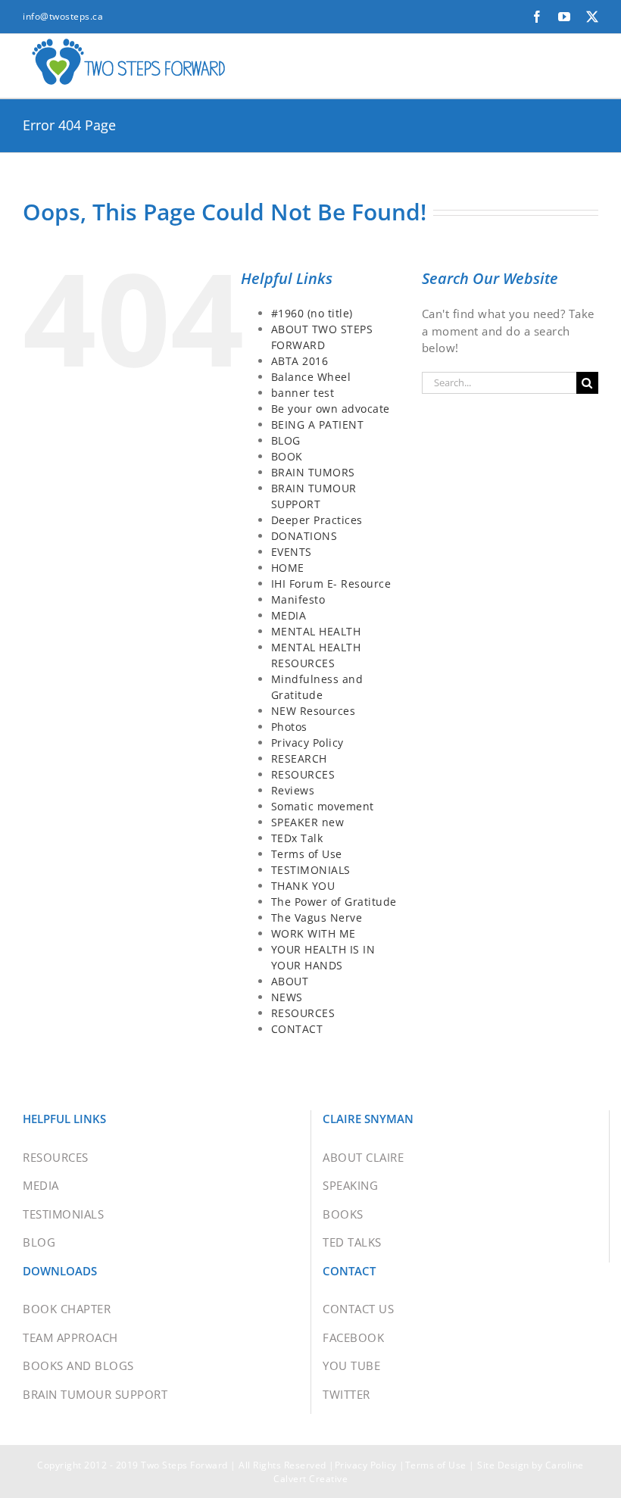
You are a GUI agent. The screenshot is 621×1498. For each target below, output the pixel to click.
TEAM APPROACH (70, 1337)
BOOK (287, 456)
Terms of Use (306, 854)
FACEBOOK (353, 1337)
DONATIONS (304, 536)
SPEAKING (350, 1185)
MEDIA (289, 615)
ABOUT (290, 981)
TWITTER (346, 1394)
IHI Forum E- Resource (331, 583)
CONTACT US (358, 1308)
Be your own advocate (330, 408)
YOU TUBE (351, 1365)
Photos (289, 726)
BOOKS (343, 1214)
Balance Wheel (311, 377)
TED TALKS (352, 1242)
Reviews (293, 790)
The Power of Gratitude (334, 901)
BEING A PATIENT (317, 424)
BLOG (286, 440)
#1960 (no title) (312, 313)
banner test (303, 392)
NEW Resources (313, 711)
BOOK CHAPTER (67, 1308)
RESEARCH (299, 758)
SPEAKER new (308, 822)
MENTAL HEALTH (316, 631)
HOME (287, 567)
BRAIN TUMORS (313, 472)
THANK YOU (303, 886)
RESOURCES (303, 774)
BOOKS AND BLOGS (78, 1365)
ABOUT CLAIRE (363, 1157)
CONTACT (297, 1029)
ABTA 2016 (300, 361)
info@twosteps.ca (63, 16)
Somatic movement (322, 806)
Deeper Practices (317, 520)
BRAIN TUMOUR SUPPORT (95, 1394)
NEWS (287, 997)
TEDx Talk (297, 838)
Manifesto (298, 599)
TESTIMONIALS (311, 870)
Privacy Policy (307, 742)
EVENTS (291, 552)
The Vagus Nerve (317, 917)
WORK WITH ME (313, 933)
